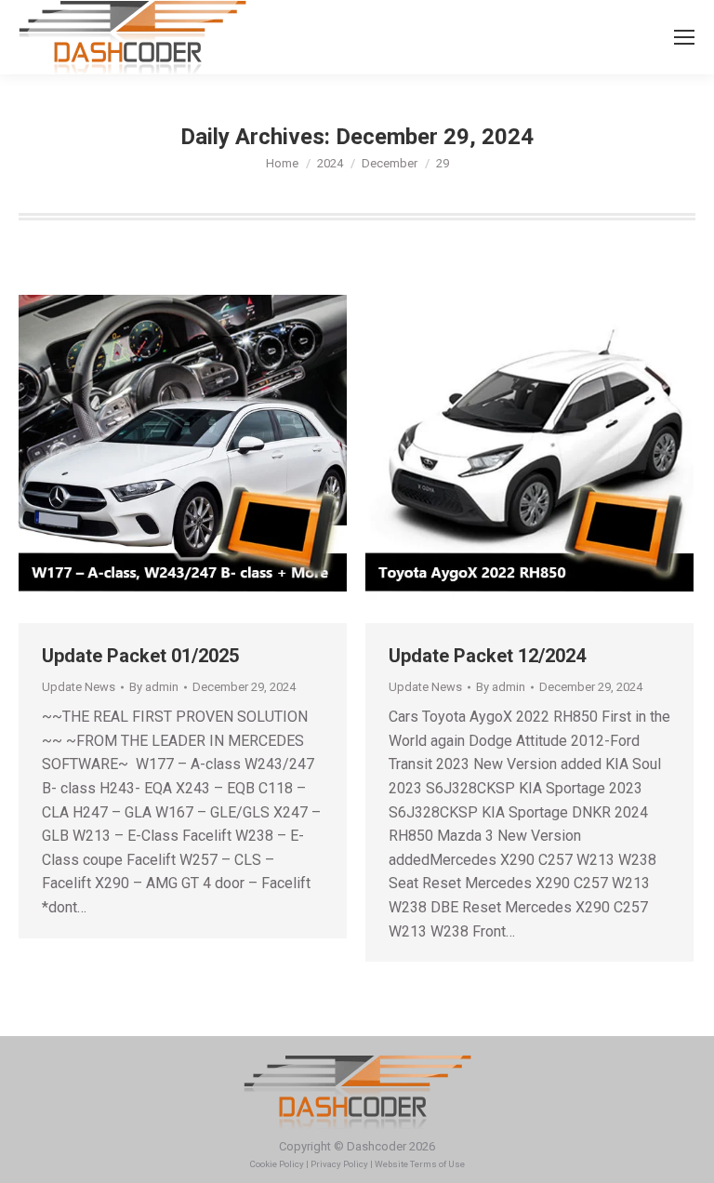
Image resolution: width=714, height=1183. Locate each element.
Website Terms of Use (420, 1164)
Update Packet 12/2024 (487, 656)
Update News (78, 687)
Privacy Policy (339, 1164)
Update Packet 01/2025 (143, 656)
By (153, 687)
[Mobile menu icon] (684, 37)
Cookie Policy (276, 1164)
